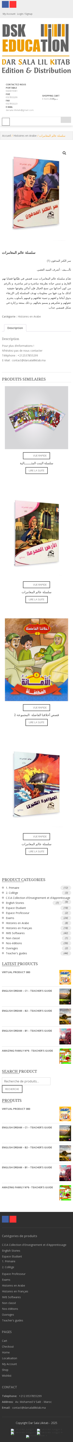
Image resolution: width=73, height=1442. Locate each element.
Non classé (13, 938)
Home (6, 1352)
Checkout (8, 1346)
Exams (10, 918)
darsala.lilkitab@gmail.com (20, 110)
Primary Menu (6, 122)
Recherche (12, 1089)
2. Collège (12, 893)
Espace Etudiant (16, 908)
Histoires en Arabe (25, 135)
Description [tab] (15, 328)
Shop (5, 1370)
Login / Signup (25, 14)
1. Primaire (12, 888)
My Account (9, 1364)
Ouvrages (12, 948)
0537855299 (12, 97)
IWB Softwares (15, 933)
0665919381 (12, 90)
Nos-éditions (14, 943)
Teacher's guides (16, 953)
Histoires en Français (19, 928)
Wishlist (6, 1375)
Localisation (9, 1358)
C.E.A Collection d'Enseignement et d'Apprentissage (38, 898)
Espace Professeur (17, 913)
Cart (4, 1341)
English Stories (15, 903)
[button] (64, 153)
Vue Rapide (40, 455)
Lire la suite (36, 470)
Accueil (6, 135)
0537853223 (12, 103)
